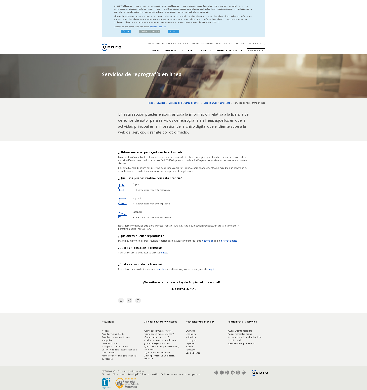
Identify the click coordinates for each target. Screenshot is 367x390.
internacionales (228, 240)
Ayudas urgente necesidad (240, 330)
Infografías (107, 340)
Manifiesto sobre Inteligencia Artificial (119, 355)
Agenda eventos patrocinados (116, 337)
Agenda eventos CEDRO (113, 334)
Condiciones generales (190, 374)
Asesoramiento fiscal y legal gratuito (244, 337)
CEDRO (154, 50)
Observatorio (154, 44)
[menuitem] (154, 50)
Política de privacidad (149, 374)
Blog (231, 44)
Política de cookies (158, 26)
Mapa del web (119, 374)
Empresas (190, 330)
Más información (183, 289)
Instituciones (191, 337)
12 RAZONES (194, 44)
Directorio (240, 44)
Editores (187, 50)
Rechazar (173, 31)
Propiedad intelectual (230, 50)
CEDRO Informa (109, 343)
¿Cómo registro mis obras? (156, 337)
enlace (163, 252)
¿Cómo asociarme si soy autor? (158, 330)
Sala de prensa (220, 44)
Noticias (105, 330)
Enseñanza (191, 334)
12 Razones (107, 358)
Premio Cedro (207, 44)
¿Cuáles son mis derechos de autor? (160, 340)
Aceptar (126, 31)
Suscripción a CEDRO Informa (115, 346)
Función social (234, 340)
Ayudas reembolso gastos (240, 334)
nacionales (207, 240)
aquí (211, 269)
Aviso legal (133, 374)
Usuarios (204, 50)
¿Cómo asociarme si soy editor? (159, 334)
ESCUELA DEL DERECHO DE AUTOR (175, 44)
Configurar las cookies (149, 31)
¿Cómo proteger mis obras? (157, 343)
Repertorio (191, 349)
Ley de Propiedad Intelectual (157, 352)
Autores (170, 50)
